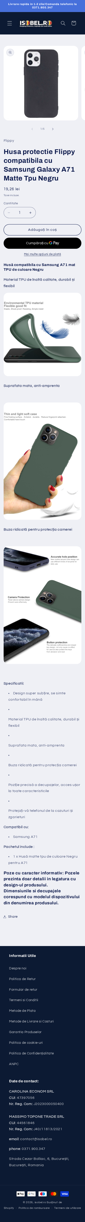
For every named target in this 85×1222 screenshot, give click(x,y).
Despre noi (17, 968)
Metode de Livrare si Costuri (31, 1021)
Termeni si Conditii (23, 1000)
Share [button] (13, 916)
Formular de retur (23, 989)
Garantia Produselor (25, 1032)
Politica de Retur (22, 979)
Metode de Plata (22, 1010)
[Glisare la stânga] (32, 129)
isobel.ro (40, 1202)
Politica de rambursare (34, 1208)
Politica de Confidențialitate (31, 1053)
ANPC (14, 1064)
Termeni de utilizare (67, 1208)
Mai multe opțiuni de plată (42, 254)
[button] (9, 23)
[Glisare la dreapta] (53, 129)
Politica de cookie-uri (26, 1042)
